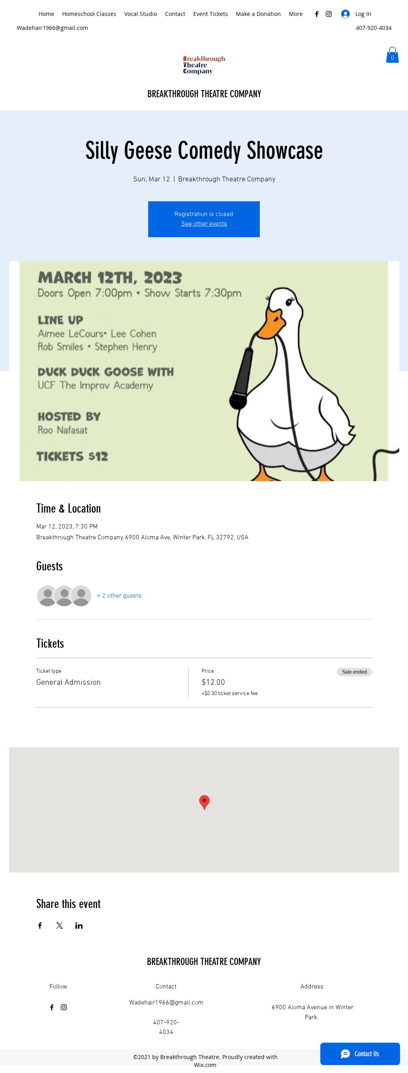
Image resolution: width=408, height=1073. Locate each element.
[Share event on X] (59, 925)
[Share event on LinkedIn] (79, 925)
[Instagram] (329, 14)
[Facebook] (317, 14)
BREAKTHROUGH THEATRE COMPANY (205, 94)
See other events (204, 224)
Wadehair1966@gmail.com (52, 27)
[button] (392, 55)
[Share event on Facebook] (40, 925)
